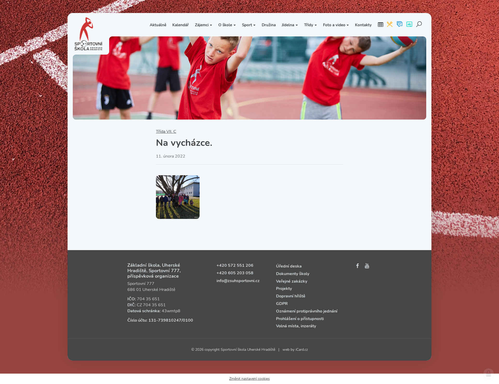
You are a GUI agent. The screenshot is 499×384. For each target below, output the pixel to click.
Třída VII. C (166, 131)
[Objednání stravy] (390, 24)
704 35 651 (148, 299)
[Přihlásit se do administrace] (488, 373)
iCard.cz (302, 349)
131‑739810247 (164, 320)
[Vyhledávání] (419, 24)
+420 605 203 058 (234, 273)
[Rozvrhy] (380, 25)
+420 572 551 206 (234, 265)
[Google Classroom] (409, 24)
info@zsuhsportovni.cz (238, 281)
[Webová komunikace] (400, 24)
